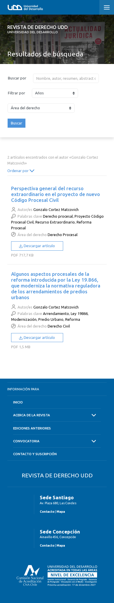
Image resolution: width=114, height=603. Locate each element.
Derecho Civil (59, 326)
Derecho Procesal (62, 235)
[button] (106, 7)
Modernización (24, 319)
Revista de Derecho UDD (37, 29)
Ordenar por (18, 171)
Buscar (16, 123)
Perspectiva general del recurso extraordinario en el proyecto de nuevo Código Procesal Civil (55, 194)
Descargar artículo (39, 246)
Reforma (72, 319)
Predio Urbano (50, 319)
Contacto (47, 511)
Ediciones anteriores (32, 428)
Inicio (18, 402)
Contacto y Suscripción (35, 454)
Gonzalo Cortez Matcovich (56, 209)
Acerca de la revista (31, 415)
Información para (23, 389)
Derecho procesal (58, 216)
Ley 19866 (79, 313)
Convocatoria (26, 441)
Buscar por (17, 78)
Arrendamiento (56, 313)
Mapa (60, 511)
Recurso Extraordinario (55, 222)
